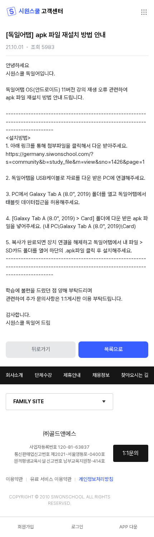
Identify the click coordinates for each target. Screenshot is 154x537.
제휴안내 (72, 375)
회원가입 (26, 526)
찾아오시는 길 (134, 375)
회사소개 (14, 375)
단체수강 (43, 375)
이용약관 (14, 479)
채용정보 (101, 375)
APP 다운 (128, 526)
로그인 (77, 526)
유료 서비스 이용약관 (51, 479)
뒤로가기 (41, 349)
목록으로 (113, 349)
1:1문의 (130, 453)
